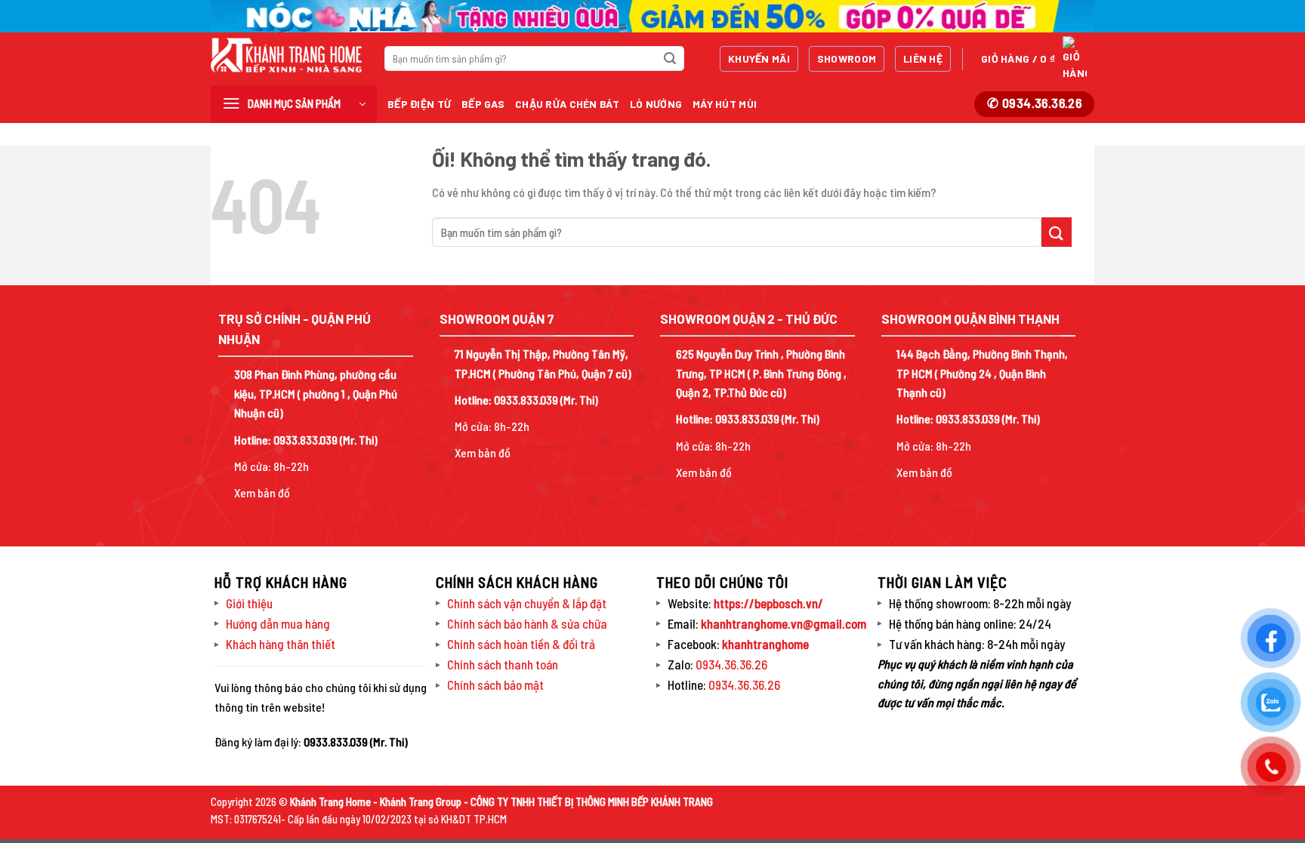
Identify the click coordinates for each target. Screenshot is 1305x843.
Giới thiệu (249, 603)
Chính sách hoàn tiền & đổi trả (521, 643)
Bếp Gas (482, 103)
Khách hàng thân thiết (280, 643)
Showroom (846, 58)
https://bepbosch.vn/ (767, 603)
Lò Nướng (656, 103)
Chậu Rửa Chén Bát (567, 103)
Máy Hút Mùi (725, 103)
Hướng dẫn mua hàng (278, 623)
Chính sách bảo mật (495, 684)
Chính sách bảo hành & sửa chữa (527, 623)
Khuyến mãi (759, 58)
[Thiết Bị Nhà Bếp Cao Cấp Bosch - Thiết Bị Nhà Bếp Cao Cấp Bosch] (286, 55)
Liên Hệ (922, 58)
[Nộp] (670, 59)
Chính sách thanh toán (502, 664)
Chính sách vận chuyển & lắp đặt (526, 603)
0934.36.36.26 (731, 664)
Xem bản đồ (262, 492)
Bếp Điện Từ (419, 103)
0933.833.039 (305, 439)
